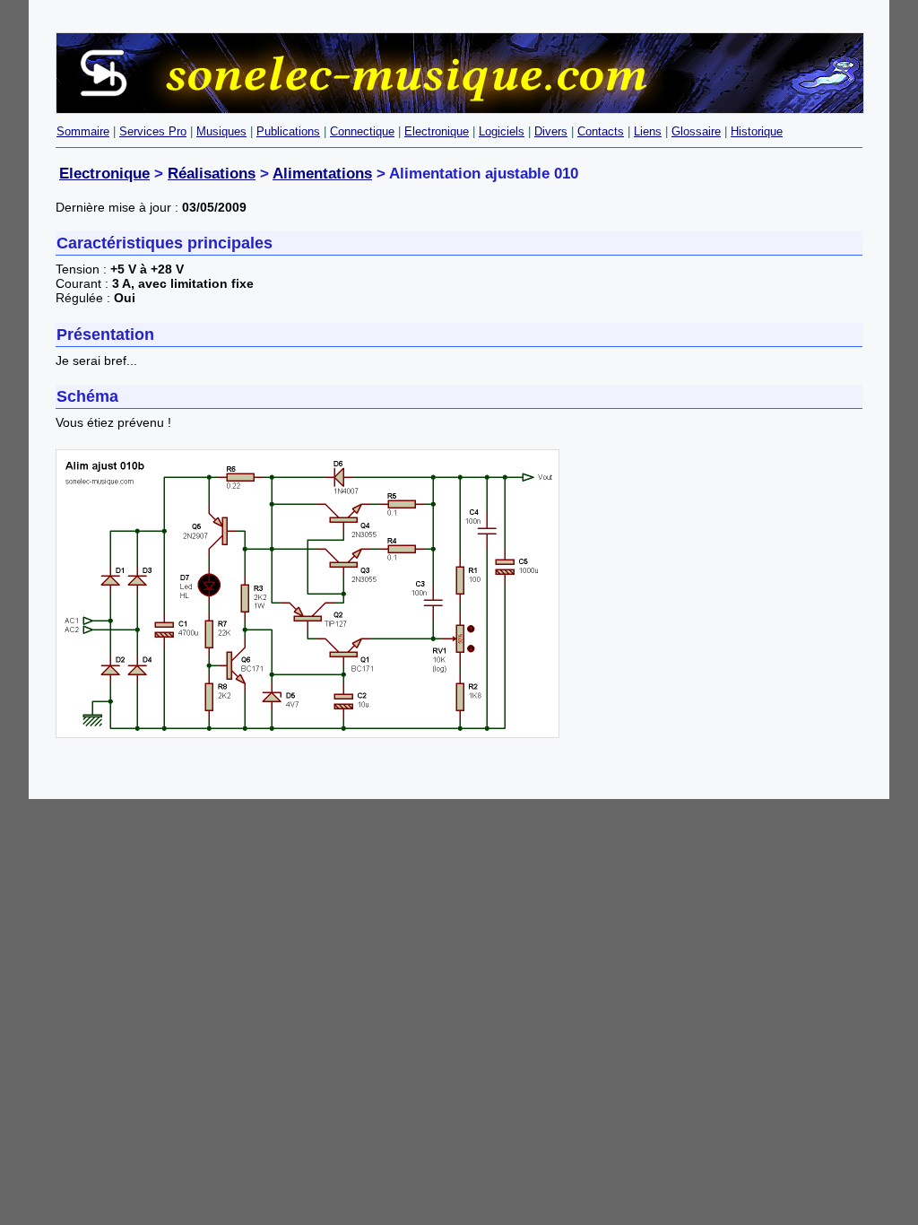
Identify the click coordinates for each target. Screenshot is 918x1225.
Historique (757, 131)
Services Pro (152, 131)
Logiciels (501, 131)
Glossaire (696, 131)
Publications (288, 131)
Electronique (436, 131)
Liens (648, 131)
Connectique (362, 131)
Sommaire (82, 131)
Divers (550, 131)
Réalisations (211, 173)
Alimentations (322, 173)
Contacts (600, 131)
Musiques (221, 131)
